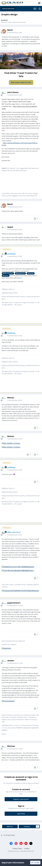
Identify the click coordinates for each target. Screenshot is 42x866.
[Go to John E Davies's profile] (4, 94)
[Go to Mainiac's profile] (4, 399)
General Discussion (19, 22)
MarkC (5, 20)
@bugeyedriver (20, 273)
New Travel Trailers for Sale (21, 82)
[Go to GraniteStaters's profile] (4, 604)
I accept (36, 862)
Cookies (27, 848)
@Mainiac (6, 275)
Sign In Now (21, 814)
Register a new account (21, 799)
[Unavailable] (8, 701)
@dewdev (31, 273)
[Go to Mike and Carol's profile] (4, 533)
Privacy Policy (17, 848)
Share (10, 826)
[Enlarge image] (20, 590)
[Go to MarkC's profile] (4, 31)
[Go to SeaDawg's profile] (4, 255)
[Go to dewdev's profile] (4, 662)
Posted (14, 32)
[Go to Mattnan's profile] (4, 747)
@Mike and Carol (8, 273)
